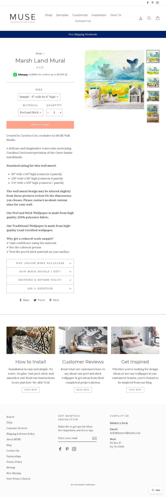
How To (115, 15)
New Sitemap (13, 473)
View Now (30, 390)
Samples (62, 15)
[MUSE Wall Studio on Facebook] (60, 449)
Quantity (54, 105)
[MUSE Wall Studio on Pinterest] (67, 449)
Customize (80, 15)
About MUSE (13, 439)
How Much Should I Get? (40, 271)
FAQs (9, 422)
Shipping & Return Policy (40, 279)
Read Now (83, 390)
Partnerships (13, 456)
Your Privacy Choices (18, 478)
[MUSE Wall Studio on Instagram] (74, 449)
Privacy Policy (14, 461)
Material (30, 105)
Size (39, 89)
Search (10, 416)
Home (39, 53)
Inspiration (99, 15)
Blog (9, 445)
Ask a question (40, 288)
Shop (48, 15)
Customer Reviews (16, 428)
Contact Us (83, 21)
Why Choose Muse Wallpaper (40, 263)
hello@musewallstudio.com (125, 432)
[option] (83, 34)
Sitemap (10, 467)
